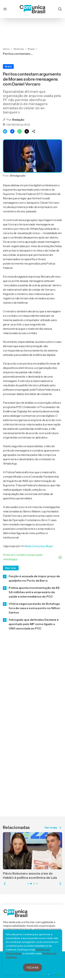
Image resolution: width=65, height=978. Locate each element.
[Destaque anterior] (4, 883)
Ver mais (50, 827)
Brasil (8, 66)
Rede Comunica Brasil (38, 546)
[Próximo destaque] (60, 883)
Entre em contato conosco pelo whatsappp (22, 557)
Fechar (32, 967)
